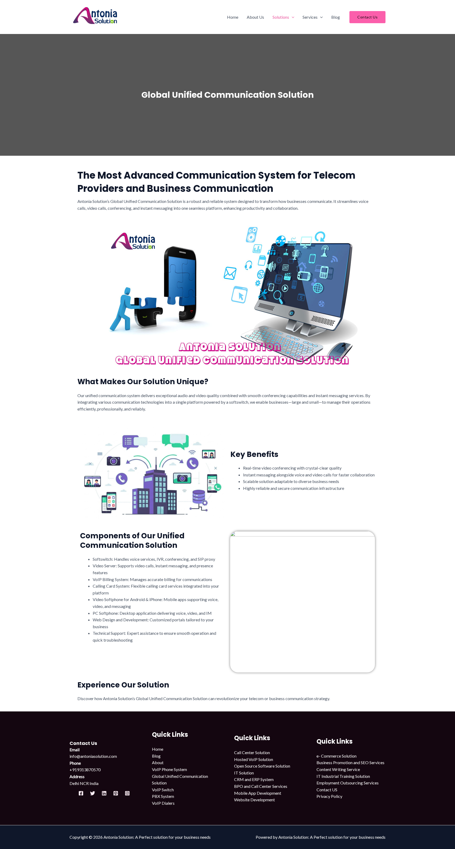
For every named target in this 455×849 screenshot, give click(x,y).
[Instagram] (127, 793)
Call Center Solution (252, 752)
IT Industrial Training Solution (343, 776)
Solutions (281, 16)
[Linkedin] (104, 793)
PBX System (163, 796)
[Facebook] (80, 793)
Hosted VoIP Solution (253, 759)
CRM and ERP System (254, 779)
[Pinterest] (115, 793)
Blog (335, 16)
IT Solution (244, 772)
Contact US (326, 789)
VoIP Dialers (163, 803)
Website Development (254, 799)
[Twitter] (92, 793)
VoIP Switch (163, 789)
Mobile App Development (257, 793)
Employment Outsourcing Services (347, 782)
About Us (255, 16)
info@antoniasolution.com (93, 756)
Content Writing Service (338, 769)
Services (310, 16)
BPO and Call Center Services (260, 786)
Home (232, 16)
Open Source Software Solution (262, 765)
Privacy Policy (329, 796)
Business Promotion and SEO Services (350, 762)
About (158, 762)
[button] (291, 17)
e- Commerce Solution (336, 755)
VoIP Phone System (169, 769)
